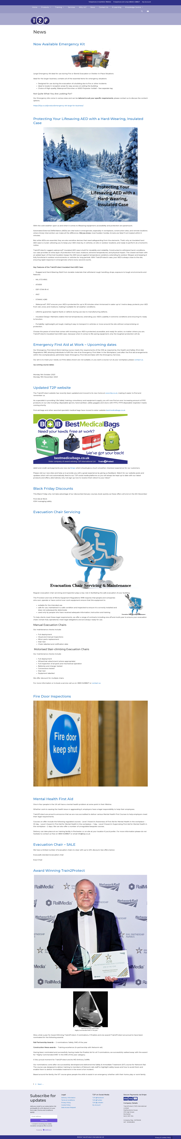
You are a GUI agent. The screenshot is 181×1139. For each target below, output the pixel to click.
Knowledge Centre (133, 7)
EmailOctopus (47, 1130)
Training (58, 7)
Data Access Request (68, 1107)
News (92, 7)
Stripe (72, 468)
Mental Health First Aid (53, 799)
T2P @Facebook (98, 1098)
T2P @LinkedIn (97, 1102)
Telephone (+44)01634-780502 (100, 2)
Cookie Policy (66, 1105)
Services (71, 7)
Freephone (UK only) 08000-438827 (126, 2)
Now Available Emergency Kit (59, 44)
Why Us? (82, 7)
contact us (96, 683)
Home (34, 7)
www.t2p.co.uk (111, 393)
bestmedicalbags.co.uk (115, 410)
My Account (146, 2)
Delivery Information (68, 1098)
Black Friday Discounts (53, 488)
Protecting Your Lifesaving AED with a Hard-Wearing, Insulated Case (88, 121)
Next (41, 1084)
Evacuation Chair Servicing (56, 512)
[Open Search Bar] (142, 11)
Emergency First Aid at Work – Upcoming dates (74, 344)
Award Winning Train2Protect (59, 870)
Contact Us (103, 7)
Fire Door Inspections (52, 696)
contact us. (138, 360)
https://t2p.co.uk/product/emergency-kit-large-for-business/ (58, 106)
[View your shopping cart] (148, 11)
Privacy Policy (66, 1102)
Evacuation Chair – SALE (54, 844)
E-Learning (116, 7)
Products (45, 7)
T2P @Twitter (97, 1100)
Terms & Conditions (68, 1100)
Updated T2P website (52, 388)
